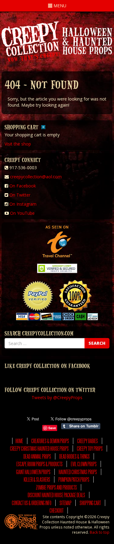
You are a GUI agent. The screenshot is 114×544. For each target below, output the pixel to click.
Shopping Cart (90, 503)
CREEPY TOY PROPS (90, 448)
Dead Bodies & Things (74, 456)
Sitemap (65, 503)
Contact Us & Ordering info (31, 503)
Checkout (57, 510)
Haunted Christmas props (78, 472)
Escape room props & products (39, 464)
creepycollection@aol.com (36, 177)
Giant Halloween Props (33, 472)
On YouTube (22, 213)
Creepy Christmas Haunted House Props (39, 448)
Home (19, 441)
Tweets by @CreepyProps (57, 397)
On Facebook (22, 186)
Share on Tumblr (80, 426)
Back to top (99, 532)
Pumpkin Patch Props (73, 479)
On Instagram (22, 204)
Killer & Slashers (37, 479)
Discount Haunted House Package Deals (56, 495)
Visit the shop (18, 144)
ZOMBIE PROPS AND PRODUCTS (56, 487)
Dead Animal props (37, 456)
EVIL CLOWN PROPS (84, 464)
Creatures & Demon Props (50, 441)
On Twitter (19, 195)
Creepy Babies (87, 441)
